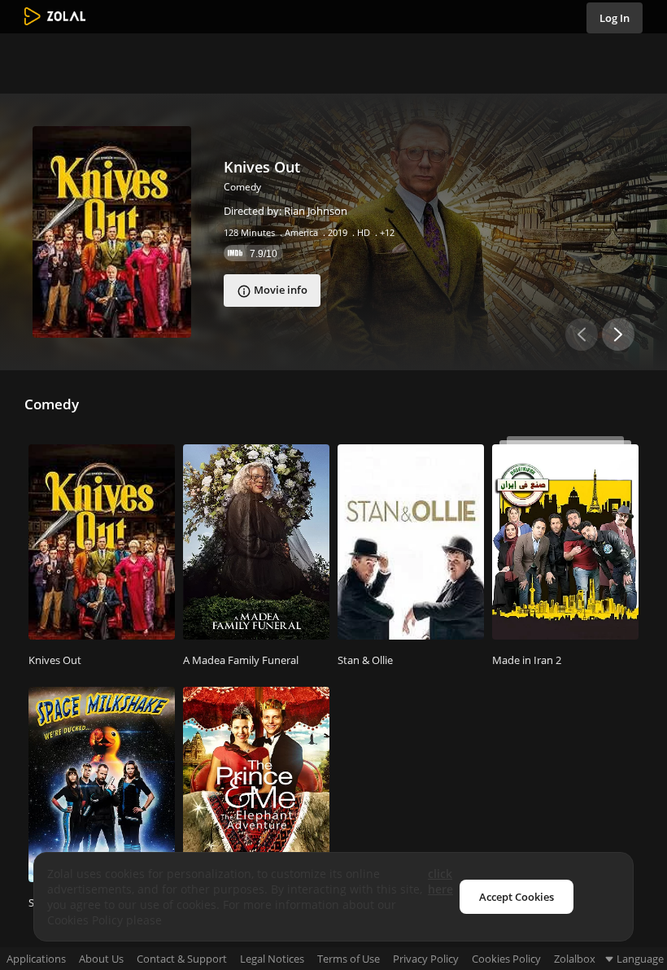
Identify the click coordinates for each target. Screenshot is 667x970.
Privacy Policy (426, 959)
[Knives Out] (112, 232)
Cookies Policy (506, 959)
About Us (101, 959)
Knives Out (262, 167)
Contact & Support (182, 959)
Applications (36, 959)
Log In (614, 18)
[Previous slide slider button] (581, 334)
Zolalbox (574, 959)
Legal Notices (272, 959)
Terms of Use (348, 959)
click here (440, 881)
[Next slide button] (618, 334)
